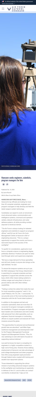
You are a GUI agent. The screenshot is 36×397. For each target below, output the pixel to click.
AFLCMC (29, 380)
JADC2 (24, 380)
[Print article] (3, 184)
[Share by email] (7, 184)
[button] (8, 3)
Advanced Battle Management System (12, 380)
